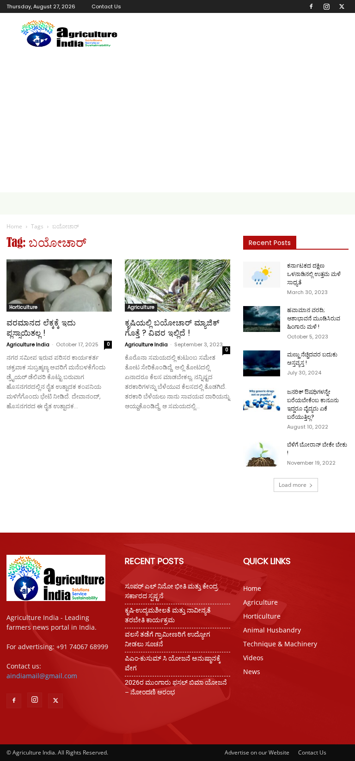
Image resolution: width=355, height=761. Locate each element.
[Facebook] (311, 6)
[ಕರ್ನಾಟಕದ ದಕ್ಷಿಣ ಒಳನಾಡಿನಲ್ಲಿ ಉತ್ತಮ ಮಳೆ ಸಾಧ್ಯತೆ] (261, 275)
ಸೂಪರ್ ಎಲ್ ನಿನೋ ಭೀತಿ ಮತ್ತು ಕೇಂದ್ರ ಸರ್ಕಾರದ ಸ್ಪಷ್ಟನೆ (171, 591)
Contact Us (106, 6)
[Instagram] (326, 6)
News (251, 671)
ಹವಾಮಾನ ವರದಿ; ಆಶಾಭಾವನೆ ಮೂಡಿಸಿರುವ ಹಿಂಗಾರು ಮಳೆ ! (313, 318)
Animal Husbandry (272, 630)
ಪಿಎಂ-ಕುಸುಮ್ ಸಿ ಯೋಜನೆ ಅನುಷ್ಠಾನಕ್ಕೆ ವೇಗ (172, 663)
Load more (292, 485)
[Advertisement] (177, 123)
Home (14, 226)
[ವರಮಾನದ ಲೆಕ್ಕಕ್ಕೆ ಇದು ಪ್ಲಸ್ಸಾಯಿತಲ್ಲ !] (59, 285)
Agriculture (141, 307)
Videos (253, 657)
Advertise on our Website (257, 752)
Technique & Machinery (280, 643)
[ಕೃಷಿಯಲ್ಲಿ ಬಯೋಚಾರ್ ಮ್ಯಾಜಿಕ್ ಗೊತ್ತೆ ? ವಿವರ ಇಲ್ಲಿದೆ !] (177, 285)
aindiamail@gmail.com (41, 675)
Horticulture (23, 307)
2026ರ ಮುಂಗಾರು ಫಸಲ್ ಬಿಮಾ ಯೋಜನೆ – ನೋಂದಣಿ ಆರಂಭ (176, 687)
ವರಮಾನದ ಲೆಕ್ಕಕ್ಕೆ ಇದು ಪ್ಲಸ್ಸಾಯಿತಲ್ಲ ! (41, 327)
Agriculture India (27, 344)
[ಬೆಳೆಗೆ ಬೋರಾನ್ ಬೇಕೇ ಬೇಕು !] (261, 453)
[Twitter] (342, 6)
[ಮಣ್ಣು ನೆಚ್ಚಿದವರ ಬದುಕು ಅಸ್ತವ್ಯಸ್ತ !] (261, 363)
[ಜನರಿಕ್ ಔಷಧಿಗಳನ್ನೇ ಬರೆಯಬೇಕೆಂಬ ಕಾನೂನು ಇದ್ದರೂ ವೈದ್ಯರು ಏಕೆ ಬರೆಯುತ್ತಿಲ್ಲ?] (261, 401)
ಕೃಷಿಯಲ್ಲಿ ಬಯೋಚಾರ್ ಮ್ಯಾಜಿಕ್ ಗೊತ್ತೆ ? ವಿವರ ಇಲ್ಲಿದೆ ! (172, 327)
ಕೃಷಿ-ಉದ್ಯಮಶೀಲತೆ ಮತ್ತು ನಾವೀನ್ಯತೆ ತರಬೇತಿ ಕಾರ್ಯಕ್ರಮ (168, 615)
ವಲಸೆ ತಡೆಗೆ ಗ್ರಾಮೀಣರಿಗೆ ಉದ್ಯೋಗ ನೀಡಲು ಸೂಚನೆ (167, 639)
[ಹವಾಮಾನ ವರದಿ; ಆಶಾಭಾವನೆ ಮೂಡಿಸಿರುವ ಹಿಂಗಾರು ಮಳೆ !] (261, 319)
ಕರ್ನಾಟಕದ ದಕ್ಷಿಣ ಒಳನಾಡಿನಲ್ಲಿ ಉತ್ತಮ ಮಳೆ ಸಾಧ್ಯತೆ (314, 274)
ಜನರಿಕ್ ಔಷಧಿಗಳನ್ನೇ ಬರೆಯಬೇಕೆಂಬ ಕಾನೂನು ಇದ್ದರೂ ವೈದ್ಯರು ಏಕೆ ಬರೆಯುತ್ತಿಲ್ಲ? (313, 404)
